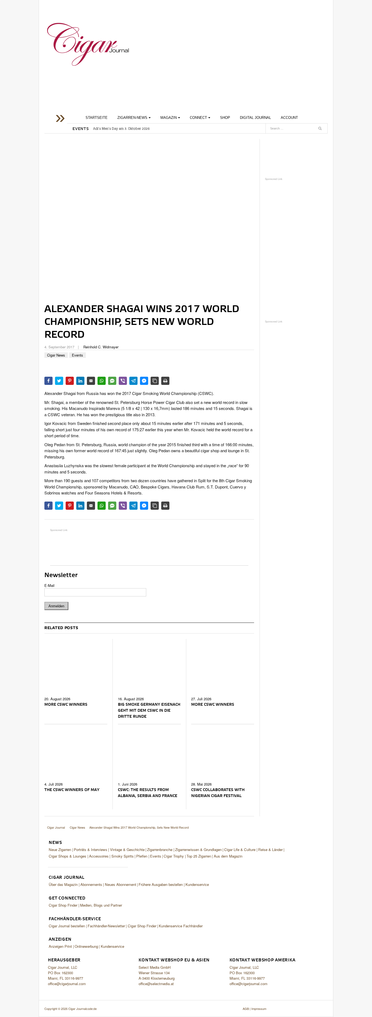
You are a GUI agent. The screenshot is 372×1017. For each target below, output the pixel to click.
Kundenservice (197, 884)
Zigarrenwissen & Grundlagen (198, 849)
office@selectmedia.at (156, 983)
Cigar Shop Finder (63, 905)
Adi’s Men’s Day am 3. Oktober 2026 (121, 128)
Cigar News (56, 355)
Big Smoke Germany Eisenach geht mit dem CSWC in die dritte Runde (149, 711)
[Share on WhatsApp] (101, 381)
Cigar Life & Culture (239, 849)
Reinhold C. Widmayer (100, 346)
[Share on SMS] (112, 381)
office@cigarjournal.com (67, 983)
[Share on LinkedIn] (80, 381)
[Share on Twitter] (59, 381)
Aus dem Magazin (228, 856)
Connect (198, 118)
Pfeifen (141, 856)
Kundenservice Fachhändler (181, 925)
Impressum (258, 1008)
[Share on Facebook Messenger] (144, 381)
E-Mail (49, 585)
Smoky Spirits (122, 856)
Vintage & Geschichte (127, 849)
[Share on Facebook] (48, 381)
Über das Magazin (63, 884)
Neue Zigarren (60, 849)
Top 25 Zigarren (199, 856)
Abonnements (91, 884)
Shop (225, 118)
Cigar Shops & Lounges (67, 856)
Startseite (97, 118)
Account (289, 118)
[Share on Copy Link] (155, 381)
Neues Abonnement (120, 884)
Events (77, 355)
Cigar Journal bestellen (67, 925)
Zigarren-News (132, 118)
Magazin (168, 118)
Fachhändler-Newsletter (106, 925)
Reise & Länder (270, 849)
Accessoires (99, 856)
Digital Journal (255, 118)
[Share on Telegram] (133, 381)
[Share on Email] (91, 381)
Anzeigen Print (60, 946)
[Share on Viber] (123, 381)
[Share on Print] (165, 381)
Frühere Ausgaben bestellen (161, 884)
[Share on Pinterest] (70, 381)
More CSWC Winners (65, 705)
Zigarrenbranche (159, 849)
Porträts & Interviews (90, 849)
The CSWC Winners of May (71, 790)
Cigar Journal (88, 44)
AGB (246, 1008)
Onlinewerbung (86, 946)
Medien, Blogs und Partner (101, 905)
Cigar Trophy (174, 856)
